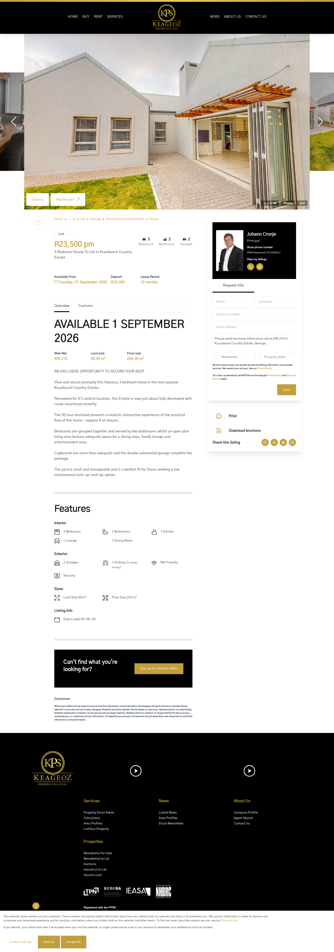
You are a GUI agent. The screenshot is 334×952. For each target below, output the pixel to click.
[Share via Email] (292, 442)
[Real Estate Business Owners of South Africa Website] (112, 892)
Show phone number (260, 247)
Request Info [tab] (233, 285)
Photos (288, 203)
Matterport (65, 199)
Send (286, 389)
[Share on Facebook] (265, 442)
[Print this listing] (218, 416)
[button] (13, 122)
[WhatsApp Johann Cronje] (259, 266)
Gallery (37, 199)
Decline (49, 942)
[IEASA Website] (138, 892)
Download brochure (245, 430)
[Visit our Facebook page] (36, 906)
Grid (302, 203)
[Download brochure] (218, 430)
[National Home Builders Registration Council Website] (163, 892)
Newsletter (229, 357)
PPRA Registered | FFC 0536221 (264, 253)
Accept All (73, 942)
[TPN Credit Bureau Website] (91, 892)
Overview (61, 306)
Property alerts (275, 357)
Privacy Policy (264, 368)
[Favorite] (38, 223)
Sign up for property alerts (159, 668)
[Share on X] (274, 442)
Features (85, 306)
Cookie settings (20, 942)
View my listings (257, 259)
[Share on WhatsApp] (283, 442)
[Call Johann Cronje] (250, 266)
